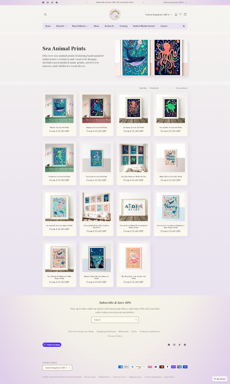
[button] (45, 14)
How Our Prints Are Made (81, 331)
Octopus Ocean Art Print (133, 128)
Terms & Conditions (150, 331)
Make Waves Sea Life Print (170, 177)
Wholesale (124, 331)
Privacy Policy (115, 336)
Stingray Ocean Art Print (96, 128)
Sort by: (143, 88)
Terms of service (119, 377)
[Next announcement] (143, 2)
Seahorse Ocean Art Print (59, 177)
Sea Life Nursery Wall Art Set (133, 177)
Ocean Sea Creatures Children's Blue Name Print (170, 227)
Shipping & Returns (106, 331)
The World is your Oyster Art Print (133, 278)
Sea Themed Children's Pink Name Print (59, 278)
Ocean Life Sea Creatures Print (59, 226)
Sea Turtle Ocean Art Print (170, 128)
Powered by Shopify (73, 377)
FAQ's (134, 331)
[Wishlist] (180, 14)
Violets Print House (57, 377)
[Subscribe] (136, 320)
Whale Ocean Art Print (59, 128)
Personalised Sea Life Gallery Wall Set (96, 227)
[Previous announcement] (86, 2)
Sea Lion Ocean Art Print (96, 177)
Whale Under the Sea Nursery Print (96, 278)
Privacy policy (90, 377)
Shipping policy (135, 377)
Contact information (152, 377)
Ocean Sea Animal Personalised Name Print (133, 227)
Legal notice (169, 377)
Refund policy (104, 377)
